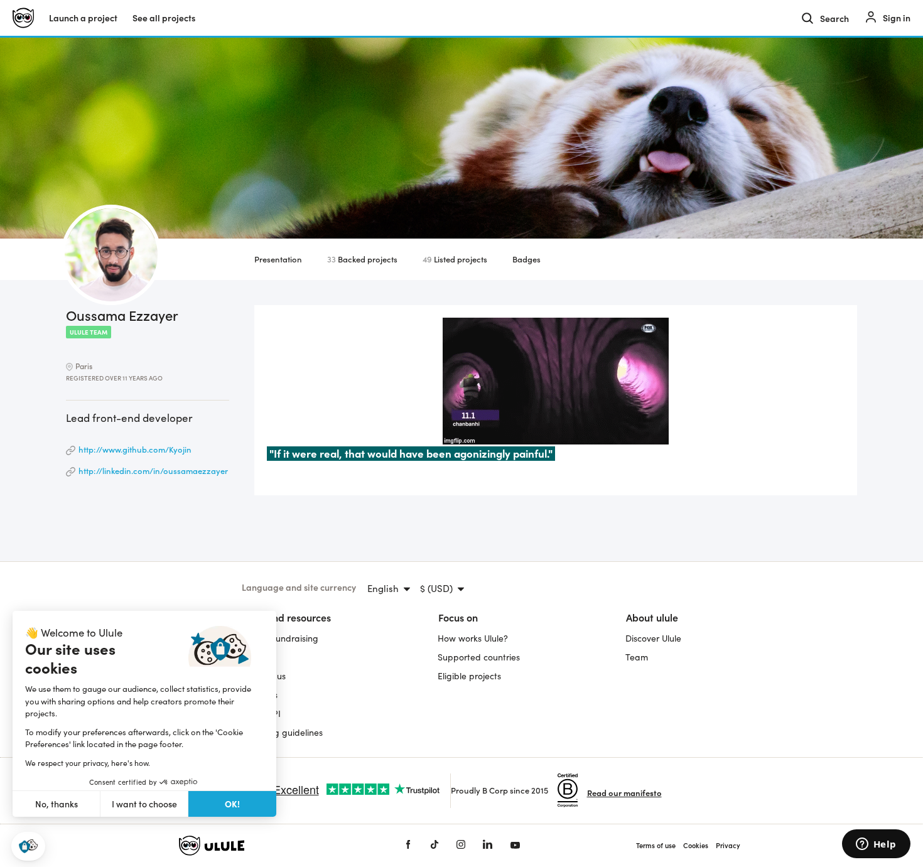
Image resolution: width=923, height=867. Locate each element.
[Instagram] (460, 845)
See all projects (163, 18)
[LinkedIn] (487, 845)
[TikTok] (434, 845)
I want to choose (144, 804)
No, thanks (56, 804)
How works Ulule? (473, 638)
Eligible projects (469, 676)
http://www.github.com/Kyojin (135, 449)
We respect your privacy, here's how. (87, 763)
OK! (232, 803)
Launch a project (83, 18)
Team (636, 657)
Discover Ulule (653, 638)
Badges (526, 259)
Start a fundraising (280, 638)
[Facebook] (408, 845)
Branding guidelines (282, 732)
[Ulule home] (273, 846)
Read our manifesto (624, 792)
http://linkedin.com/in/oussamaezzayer (153, 470)
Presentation (278, 259)
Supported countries (479, 657)
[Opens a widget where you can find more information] (875, 845)
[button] (28, 846)
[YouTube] (515, 845)
